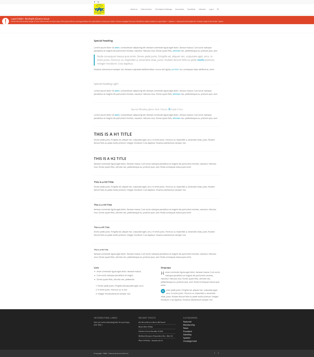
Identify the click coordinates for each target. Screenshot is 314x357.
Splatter (186, 338)
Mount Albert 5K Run (145, 326)
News (185, 328)
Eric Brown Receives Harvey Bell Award (151, 322)
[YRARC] (99, 9)
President (187, 331)
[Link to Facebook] (94, 2)
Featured (187, 321)
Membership (189, 325)
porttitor (175, 69)
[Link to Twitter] (98, 2)
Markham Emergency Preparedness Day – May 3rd (155, 336)
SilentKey (187, 334)
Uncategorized (190, 341)
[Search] (217, 9)
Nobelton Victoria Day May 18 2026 (150, 331)
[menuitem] (134, 9)
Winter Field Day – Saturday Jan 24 (150, 340)
